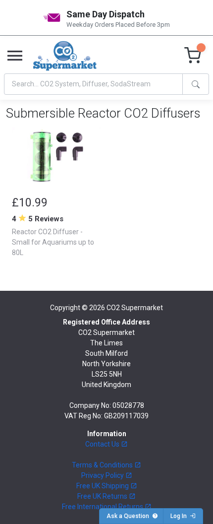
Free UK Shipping (103, 486)
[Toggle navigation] (15, 56)
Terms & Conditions (103, 465)
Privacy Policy (103, 475)
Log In (180, 516)
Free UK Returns (103, 496)
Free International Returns (103, 507)
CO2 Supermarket (134, 308)
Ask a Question (129, 516)
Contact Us (103, 444)
